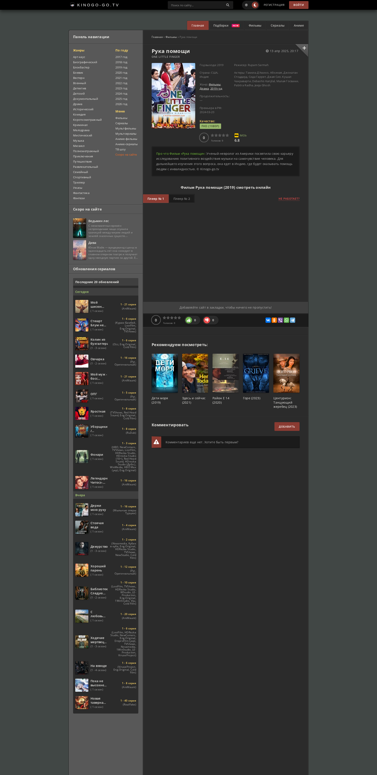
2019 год (216, 88)
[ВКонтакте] (268, 320)
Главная (198, 25)
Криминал (80, 125)
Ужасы (77, 188)
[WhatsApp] (286, 320)
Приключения (83, 156)
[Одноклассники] (274, 320)
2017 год (121, 57)
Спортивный (82, 177)
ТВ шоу (120, 149)
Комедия (79, 114)
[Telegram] (292, 320)
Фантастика (81, 193)
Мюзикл (79, 146)
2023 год (121, 88)
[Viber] (280, 320)
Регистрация (274, 5)
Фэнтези (79, 198)
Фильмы (255, 25)
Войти (298, 5)
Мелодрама (81, 130)
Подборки (220, 25)
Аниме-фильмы (126, 139)
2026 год (121, 104)
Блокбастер (81, 67)
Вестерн (78, 78)
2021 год (121, 78)
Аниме (299, 25)
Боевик (78, 73)
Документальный (85, 99)
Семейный (80, 172)
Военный (79, 83)
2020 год (121, 73)
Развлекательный (85, 167)
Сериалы (278, 25)
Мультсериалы (125, 134)
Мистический (82, 135)
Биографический (85, 62)
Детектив (79, 88)
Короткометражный (87, 120)
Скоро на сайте (126, 154)
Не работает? (289, 199)
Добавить (287, 426)
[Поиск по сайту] (227, 5)
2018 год (121, 62)
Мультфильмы (125, 128)
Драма (204, 88)
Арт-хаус (79, 57)
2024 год (121, 93)
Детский (79, 93)
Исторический (83, 109)
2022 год (121, 83)
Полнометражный (86, 151)
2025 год (121, 99)
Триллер (79, 182)
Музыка (78, 141)
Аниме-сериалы (126, 144)
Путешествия (82, 161)
